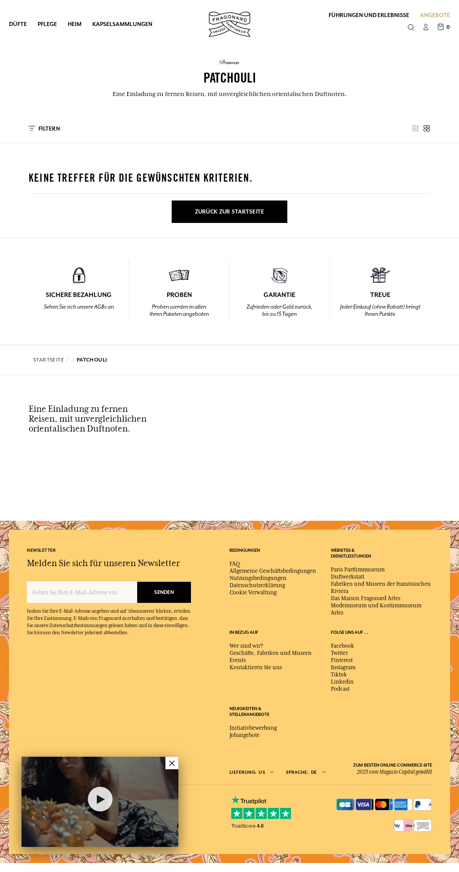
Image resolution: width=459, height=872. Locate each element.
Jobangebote (245, 735)
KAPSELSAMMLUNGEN (122, 24)
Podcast (340, 689)
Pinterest (342, 660)
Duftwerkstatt (347, 577)
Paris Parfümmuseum (358, 570)
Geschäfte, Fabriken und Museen (271, 653)
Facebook (342, 646)
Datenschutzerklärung (257, 585)
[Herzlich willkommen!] (229, 23)
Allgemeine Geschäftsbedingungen (273, 571)
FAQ (235, 564)
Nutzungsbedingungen (258, 578)
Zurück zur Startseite (229, 211)
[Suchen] (410, 28)
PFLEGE (47, 24)
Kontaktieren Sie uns (256, 667)
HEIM (75, 24)
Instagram (343, 667)
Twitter (339, 653)
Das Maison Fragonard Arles (365, 598)
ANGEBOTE (435, 15)
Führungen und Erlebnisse (369, 15)
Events (238, 660)
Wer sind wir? (246, 646)
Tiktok (339, 674)
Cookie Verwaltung (253, 592)
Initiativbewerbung (253, 728)
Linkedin (342, 682)
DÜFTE (18, 24)
